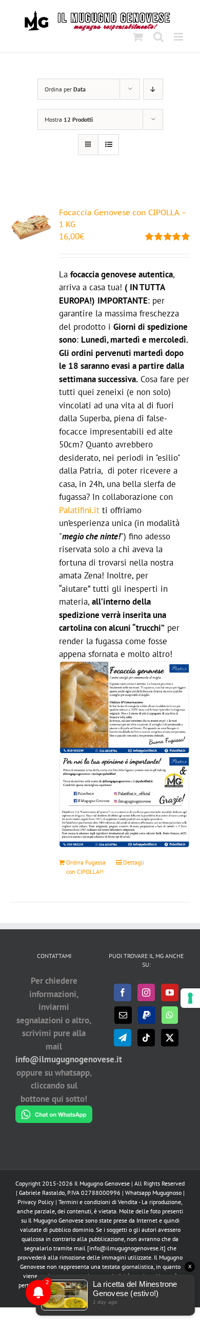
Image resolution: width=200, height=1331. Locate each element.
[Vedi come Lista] (108, 145)
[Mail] (123, 1015)
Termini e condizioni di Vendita (97, 1202)
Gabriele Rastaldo (42, 1192)
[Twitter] (169, 1037)
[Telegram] (122, 1037)
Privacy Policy (35, 1202)
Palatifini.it (79, 510)
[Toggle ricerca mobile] (158, 36)
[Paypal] (146, 1015)
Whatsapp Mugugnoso (154, 1192)
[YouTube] (169, 992)
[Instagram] (146, 992)
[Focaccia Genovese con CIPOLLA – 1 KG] (31, 227)
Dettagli (133, 862)
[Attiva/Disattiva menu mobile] (179, 36)
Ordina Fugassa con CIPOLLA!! (86, 866)
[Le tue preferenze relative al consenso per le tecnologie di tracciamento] (190, 998)
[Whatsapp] (170, 1015)
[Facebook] (122, 992)
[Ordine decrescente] (153, 89)
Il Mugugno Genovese (102, 1183)
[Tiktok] (146, 1037)
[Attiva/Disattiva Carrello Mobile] (138, 36)
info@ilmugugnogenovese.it (68, 1059)
